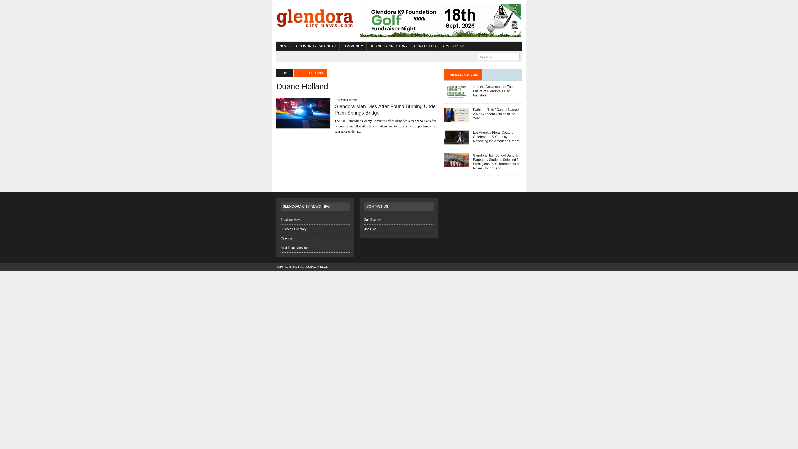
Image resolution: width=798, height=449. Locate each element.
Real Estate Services (295, 247)
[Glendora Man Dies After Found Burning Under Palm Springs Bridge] (303, 125)
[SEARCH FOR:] (499, 56)
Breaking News (291, 219)
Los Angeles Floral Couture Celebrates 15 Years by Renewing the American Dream (496, 137)
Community (353, 46)
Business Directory (389, 46)
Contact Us (425, 46)
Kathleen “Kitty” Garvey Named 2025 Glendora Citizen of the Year (496, 114)
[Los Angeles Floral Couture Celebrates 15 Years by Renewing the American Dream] (456, 141)
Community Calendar (316, 46)
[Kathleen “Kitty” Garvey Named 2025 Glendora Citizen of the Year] (456, 119)
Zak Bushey (372, 219)
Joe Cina (370, 229)
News (285, 46)
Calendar (287, 238)
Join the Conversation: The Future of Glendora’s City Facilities (493, 91)
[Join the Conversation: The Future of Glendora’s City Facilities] (456, 96)
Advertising (453, 46)
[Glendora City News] (315, 17)
